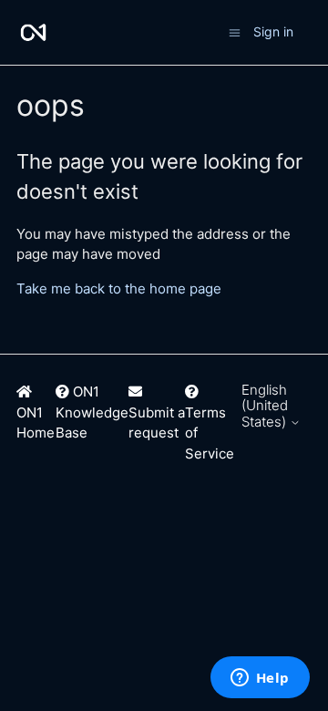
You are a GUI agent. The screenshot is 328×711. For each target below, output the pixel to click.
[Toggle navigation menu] (235, 31)
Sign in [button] (273, 31)
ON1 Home (35, 423)
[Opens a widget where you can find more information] (260, 679)
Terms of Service (209, 433)
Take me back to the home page (118, 288)
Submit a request (156, 423)
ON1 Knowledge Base (92, 412)
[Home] (33, 32)
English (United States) (265, 405)
